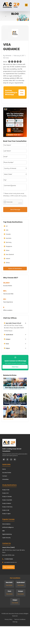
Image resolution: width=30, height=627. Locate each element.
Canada (8, 234)
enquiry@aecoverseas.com (10, 562)
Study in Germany (7, 507)
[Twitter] (3, 459)
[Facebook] (7, 459)
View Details (9, 585)
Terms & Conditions (19, 619)
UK (7, 226)
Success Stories (6, 472)
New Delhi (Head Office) (13, 323)
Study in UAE (5, 510)
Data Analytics (6, 524)
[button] (26, 5)
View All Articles (7, 419)
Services (6, 58)
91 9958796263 (8, 559)
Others (8, 262)
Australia (8, 238)
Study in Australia (7, 500)
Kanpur (7, 339)
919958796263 (8, 331)
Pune (7, 344)
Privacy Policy (8, 619)
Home (4, 469)
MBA (3, 531)
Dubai (7, 250)
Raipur (7, 348)
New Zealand (10, 254)
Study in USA (5, 490)
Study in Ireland (6, 503)
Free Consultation (9, 567)
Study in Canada (7, 496)
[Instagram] (11, 459)
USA (7, 230)
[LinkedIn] (14, 459)
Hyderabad (9, 335)
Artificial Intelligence (8, 527)
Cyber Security (6, 537)
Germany (8, 242)
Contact (4, 476)
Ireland (8, 258)
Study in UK (5, 493)
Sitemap (15, 622)
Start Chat (21, 92)
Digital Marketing (7, 534)
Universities (5, 479)
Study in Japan (6, 513)
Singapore (9, 246)
